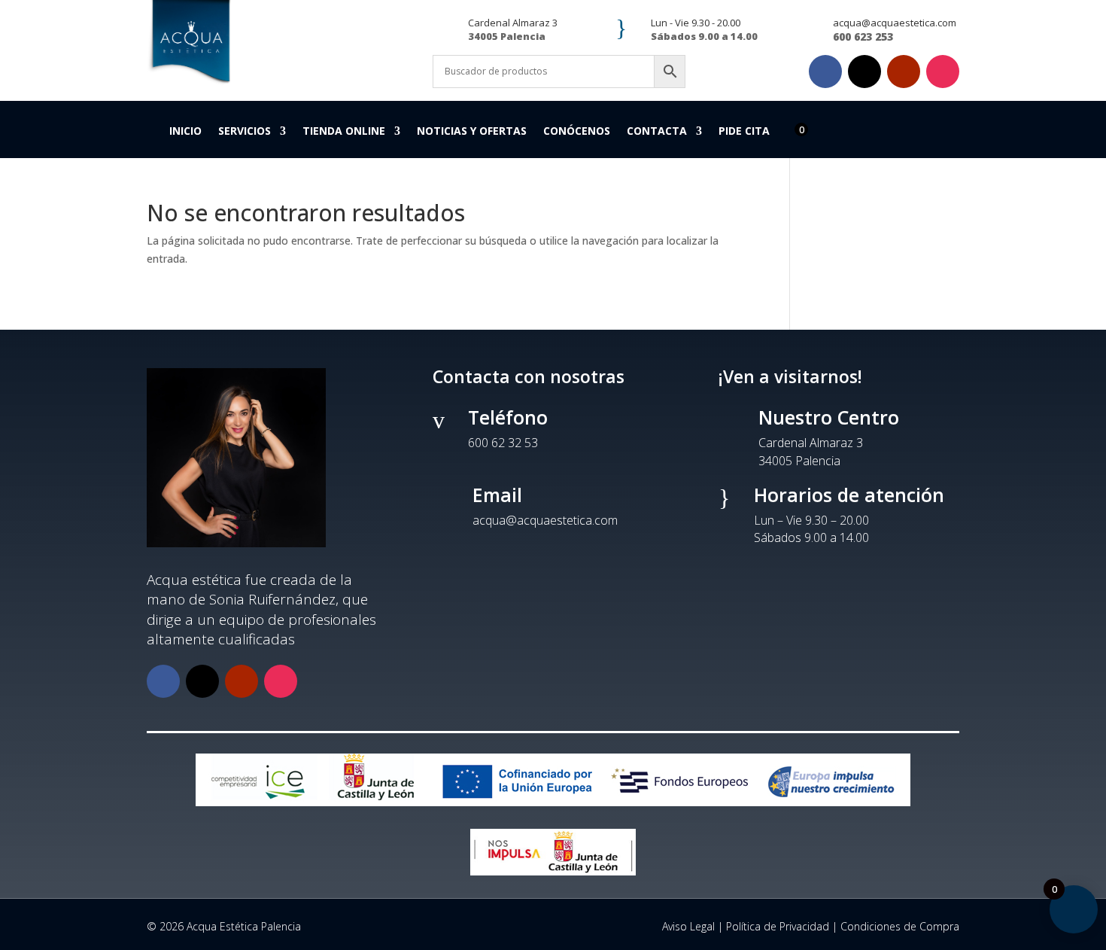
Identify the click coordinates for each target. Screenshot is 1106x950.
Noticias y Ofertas (472, 132)
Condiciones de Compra (899, 926)
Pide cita (744, 132)
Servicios (244, 132)
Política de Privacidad (777, 926)
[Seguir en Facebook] (825, 71)
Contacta (657, 132)
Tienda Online (343, 132)
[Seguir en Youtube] (903, 71)
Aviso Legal (688, 926)
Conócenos (576, 132)
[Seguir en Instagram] (942, 71)
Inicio (185, 132)
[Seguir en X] (864, 71)
